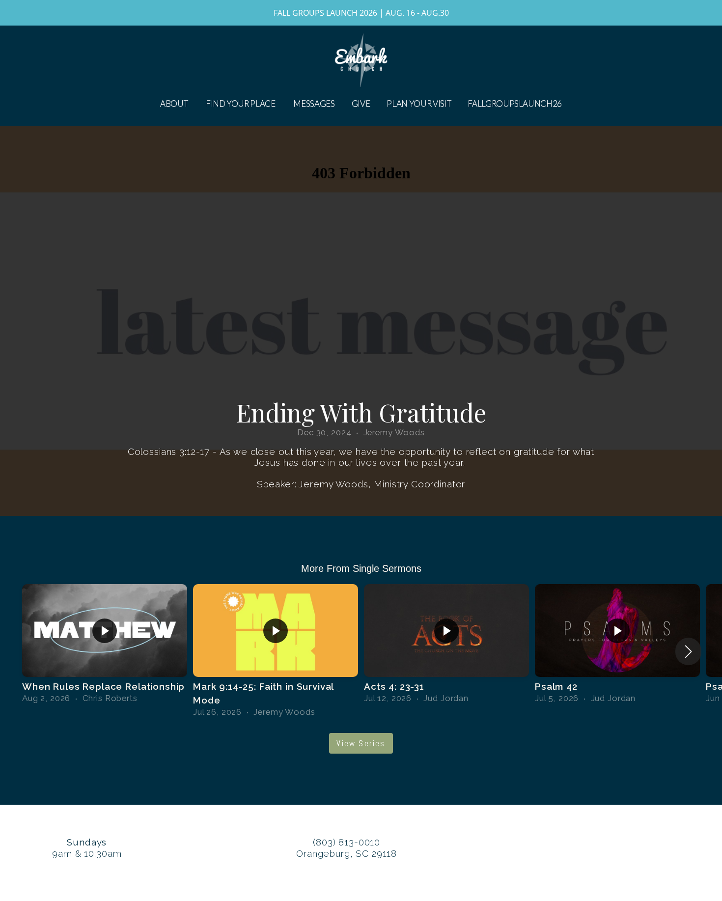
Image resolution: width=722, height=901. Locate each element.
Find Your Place (241, 103)
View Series (360, 743)
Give (361, 103)
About (174, 103)
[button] (688, 651)
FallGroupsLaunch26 (515, 103)
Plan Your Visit (419, 103)
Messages (313, 103)
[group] (104, 644)
